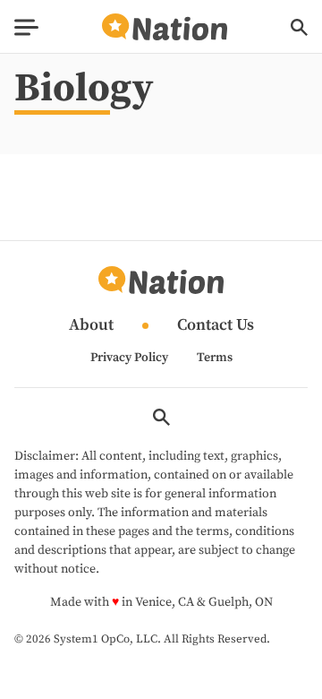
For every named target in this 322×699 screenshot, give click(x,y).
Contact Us (215, 325)
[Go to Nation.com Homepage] (164, 27)
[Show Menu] (26, 27)
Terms (215, 358)
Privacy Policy (129, 358)
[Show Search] (299, 27)
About (91, 325)
